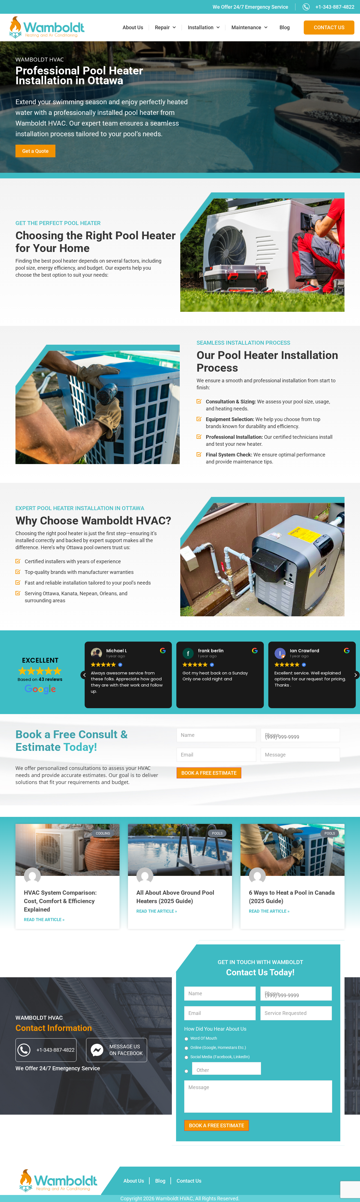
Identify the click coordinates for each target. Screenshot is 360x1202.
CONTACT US (329, 27)
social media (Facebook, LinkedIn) (220, 1057)
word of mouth (203, 1038)
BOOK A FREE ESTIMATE (209, 773)
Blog (285, 27)
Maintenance (246, 27)
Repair (162, 27)
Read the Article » (44, 919)
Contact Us (189, 1181)
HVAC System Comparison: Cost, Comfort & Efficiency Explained (60, 901)
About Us (133, 27)
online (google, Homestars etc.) (218, 1047)
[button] (355, 675)
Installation (200, 27)
